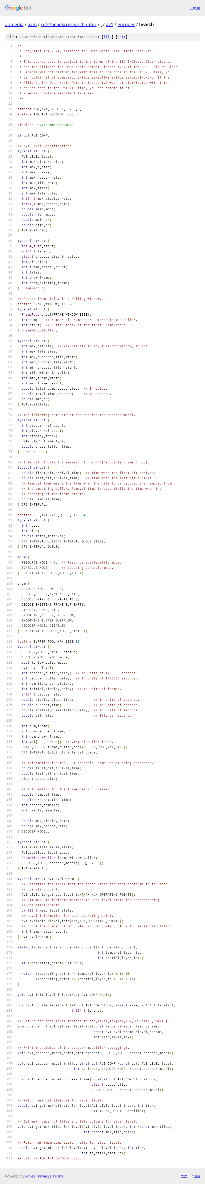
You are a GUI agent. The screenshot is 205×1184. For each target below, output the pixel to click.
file (108, 37)
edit (122, 37)
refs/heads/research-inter (68, 24)
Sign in (195, 8)
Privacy (44, 1176)
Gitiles (30, 1176)
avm (32, 24)
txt (184, 1176)
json (196, 1176)
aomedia (14, 24)
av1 (109, 24)
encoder (126, 24)
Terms (57, 1176)
